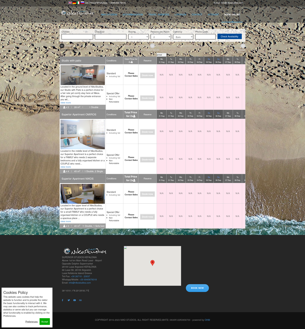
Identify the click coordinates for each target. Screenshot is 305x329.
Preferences (31, 321)
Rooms (132, 31)
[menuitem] (70, 2)
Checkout (99, 31)
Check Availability (229, 36)
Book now (147, 75)
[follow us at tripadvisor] (81, 301)
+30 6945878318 (88, 279)
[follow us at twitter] (70, 301)
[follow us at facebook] (64, 301)
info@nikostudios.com (232, 2)
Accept (44, 321)
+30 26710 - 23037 (80, 276)
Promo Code (201, 31)
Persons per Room (160, 31)
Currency (177, 31)
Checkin (65, 31)
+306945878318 (117, 2)
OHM (207, 319)
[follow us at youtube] (75, 301)
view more (66, 102)
